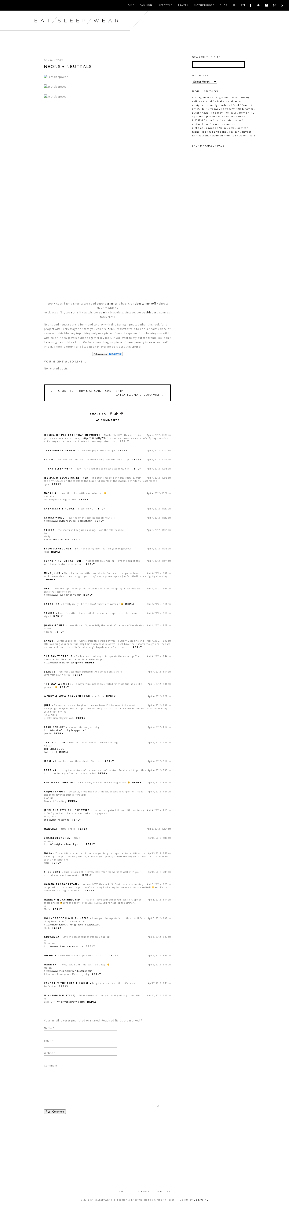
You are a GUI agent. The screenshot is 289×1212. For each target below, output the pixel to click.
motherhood (200, 124)
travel (243, 135)
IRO (252, 112)
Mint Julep (52, 573)
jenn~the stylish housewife (66, 810)
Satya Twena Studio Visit (140, 394)
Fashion (146, 5)
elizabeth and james (228, 101)
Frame (246, 105)
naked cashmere (223, 124)
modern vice (232, 120)
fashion (225, 105)
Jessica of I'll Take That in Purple (72, 435)
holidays (231, 112)
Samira (49, 613)
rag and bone (218, 131)
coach (103, 312)
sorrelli (76, 312)
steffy (49, 529)
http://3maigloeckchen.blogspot (62, 844)
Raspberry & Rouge (59, 508)
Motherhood (204, 5)
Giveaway (214, 108)
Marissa (50, 964)
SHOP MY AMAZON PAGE (208, 145)
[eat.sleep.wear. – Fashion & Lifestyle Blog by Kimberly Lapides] (90, 29)
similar (113, 303)
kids (240, 116)
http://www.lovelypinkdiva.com (62, 594)
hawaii (206, 112)
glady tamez (246, 108)
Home (130, 5)
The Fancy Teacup (58, 656)
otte (232, 127)
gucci (195, 112)
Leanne (49, 671)
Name (48, 1028)
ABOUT (124, 1191)
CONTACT (143, 1191)
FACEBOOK (50, 752)
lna (210, 120)
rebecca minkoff (144, 303)
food (236, 105)
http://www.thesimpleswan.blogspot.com (68, 970)
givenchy (229, 108)
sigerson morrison (224, 135)
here (111, 329)
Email (47, 1040)
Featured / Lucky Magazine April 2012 (87, 391)
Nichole (50, 955)
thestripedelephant (60, 450)
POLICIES (163, 1191)
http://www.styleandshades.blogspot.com (68, 520)
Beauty (245, 97)
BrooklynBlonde (58, 548)
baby (234, 97)
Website (49, 1053)
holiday (218, 112)
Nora (48, 853)
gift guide (198, 108)
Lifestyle (165, 5)
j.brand (199, 116)
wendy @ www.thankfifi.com (67, 696)
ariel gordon (220, 97)
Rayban (247, 131)
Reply (124, 441)
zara (252, 135)
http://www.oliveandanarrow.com (64, 946)
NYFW (222, 127)
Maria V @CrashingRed (62, 899)
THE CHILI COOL (54, 748)
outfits (241, 127)
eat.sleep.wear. (61, 468)
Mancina (50, 828)
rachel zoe (199, 131)
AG (194, 97)
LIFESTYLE (198, 120)
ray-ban (234, 131)
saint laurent (200, 135)
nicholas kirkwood (204, 127)
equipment (199, 105)
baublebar (149, 312)
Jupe (47, 705)
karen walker (226, 116)
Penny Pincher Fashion (62, 560)
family (213, 105)
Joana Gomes (54, 625)
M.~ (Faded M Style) (60, 995)
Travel (183, 5)
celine (196, 101)
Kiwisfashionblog (58, 782)
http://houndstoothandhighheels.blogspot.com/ (72, 924)
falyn (48, 459)
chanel (207, 101)
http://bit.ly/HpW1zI (95, 438)
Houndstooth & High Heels (66, 918)
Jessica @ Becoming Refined (66, 477)
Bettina (50, 770)
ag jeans (204, 97)
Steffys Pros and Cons (56, 539)
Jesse (48, 761)
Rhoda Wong (54, 517)
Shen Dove (52, 871)
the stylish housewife (56, 819)
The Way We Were (57, 683)
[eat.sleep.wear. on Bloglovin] (107, 354)
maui (218, 120)
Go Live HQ (201, 1199)
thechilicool (55, 742)
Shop (224, 5)
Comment (50, 1065)
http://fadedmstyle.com (70, 1001)
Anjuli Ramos (54, 791)
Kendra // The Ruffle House (66, 983)
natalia (50, 493)
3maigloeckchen (57, 837)
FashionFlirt (54, 727)
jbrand (210, 116)
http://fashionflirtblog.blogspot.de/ (65, 730)
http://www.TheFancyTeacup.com (63, 662)
